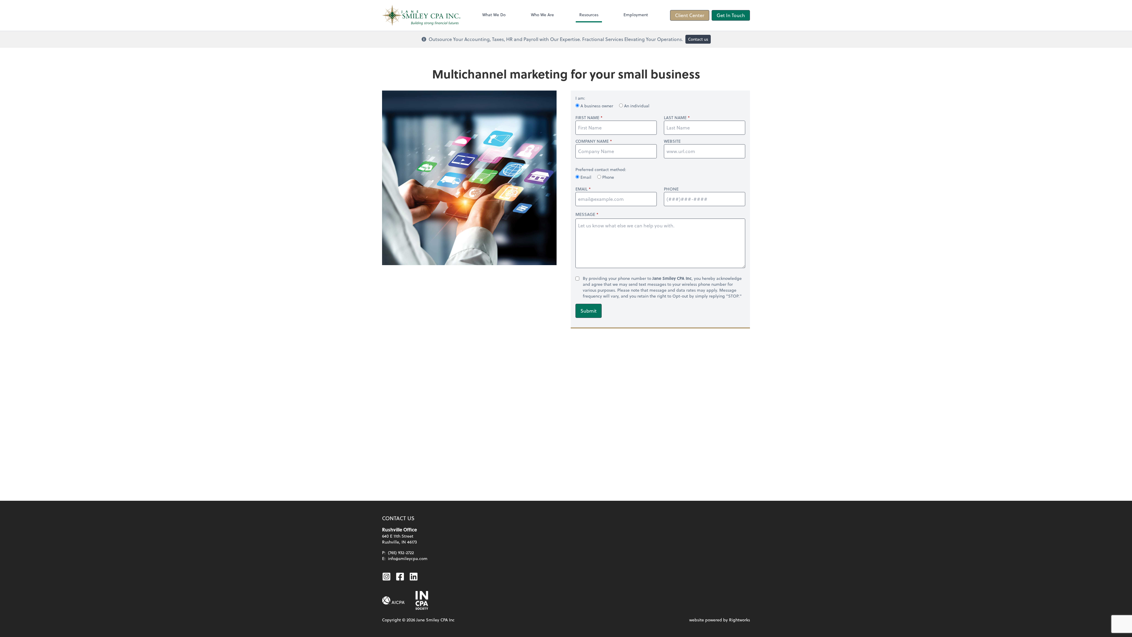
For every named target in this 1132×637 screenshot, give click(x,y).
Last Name (675, 118)
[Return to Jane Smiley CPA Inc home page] (421, 15)
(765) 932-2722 (401, 552)
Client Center (689, 15)
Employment (635, 15)
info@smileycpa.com (407, 558)
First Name (587, 118)
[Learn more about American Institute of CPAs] (393, 600)
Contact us (698, 39)
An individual (636, 106)
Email (586, 177)
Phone (607, 177)
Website (672, 141)
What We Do (494, 15)
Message (585, 214)
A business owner (596, 106)
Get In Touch (731, 15)
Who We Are (542, 15)
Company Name (592, 141)
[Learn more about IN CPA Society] (421, 600)
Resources (588, 15)
